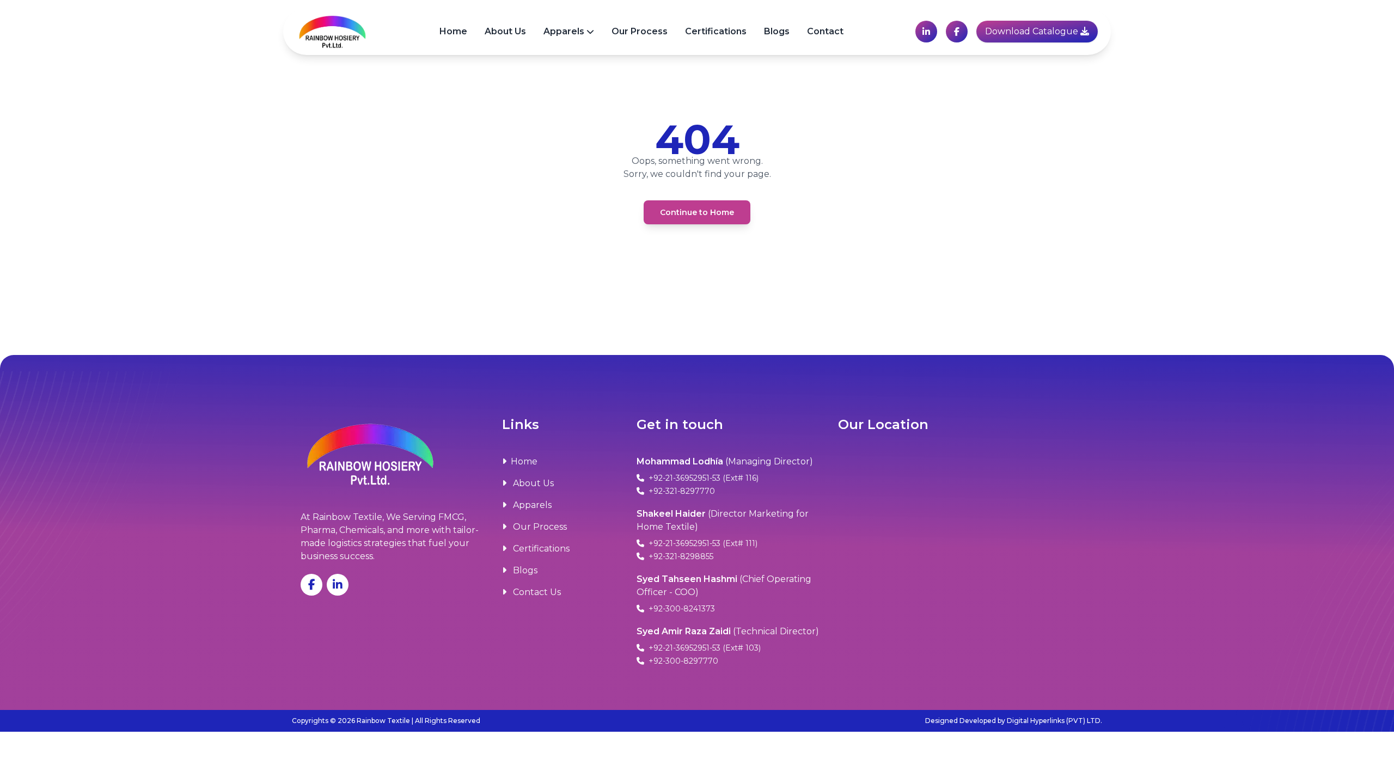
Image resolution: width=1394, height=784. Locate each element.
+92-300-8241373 (680, 609)
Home (453, 31)
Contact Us (536, 592)
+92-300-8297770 (682, 661)
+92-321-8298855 (679, 556)
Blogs (777, 31)
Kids (561, 110)
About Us (505, 31)
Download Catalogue (1032, 31)
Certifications (716, 31)
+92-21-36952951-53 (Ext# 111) (701, 543)
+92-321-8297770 (680, 491)
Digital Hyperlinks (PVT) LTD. (1054, 720)
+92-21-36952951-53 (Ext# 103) (703, 648)
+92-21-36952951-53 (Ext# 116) (702, 478)
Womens (572, 88)
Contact (825, 31)
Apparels (563, 31)
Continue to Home (697, 212)
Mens (564, 66)
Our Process (640, 31)
